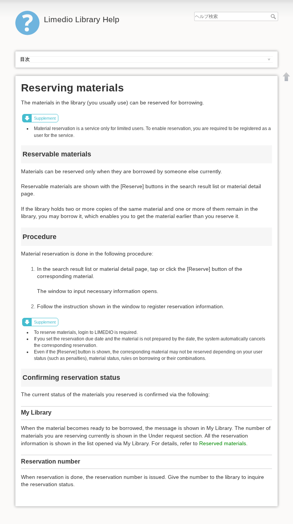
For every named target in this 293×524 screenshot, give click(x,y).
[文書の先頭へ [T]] (286, 76)
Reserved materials (222, 443)
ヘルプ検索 (274, 16)
